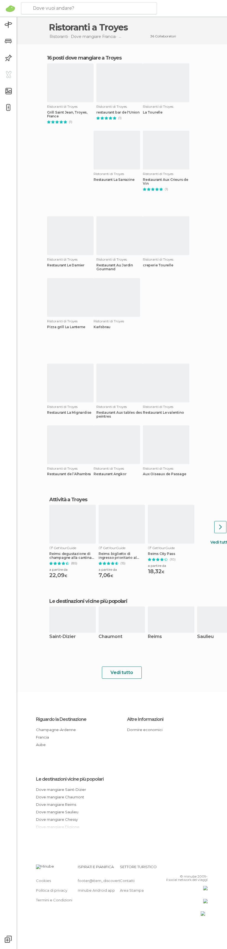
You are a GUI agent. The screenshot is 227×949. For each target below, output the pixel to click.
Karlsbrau (102, 327)
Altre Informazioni (145, 719)
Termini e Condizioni (54, 900)
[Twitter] (189, 868)
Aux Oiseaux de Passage (164, 474)
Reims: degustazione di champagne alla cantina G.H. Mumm (70, 556)
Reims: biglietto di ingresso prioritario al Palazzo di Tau (117, 556)
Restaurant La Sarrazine (114, 180)
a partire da (58, 569)
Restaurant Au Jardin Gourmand (114, 267)
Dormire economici (144, 729)
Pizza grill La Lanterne (66, 327)
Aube (41, 744)
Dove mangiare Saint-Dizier (61, 789)
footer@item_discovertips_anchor (109, 880)
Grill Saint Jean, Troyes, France (67, 114)
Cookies (43, 880)
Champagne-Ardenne (56, 729)
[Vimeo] (197, 868)
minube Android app (96, 890)
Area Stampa (132, 890)
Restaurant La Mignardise (69, 413)
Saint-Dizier (62, 636)
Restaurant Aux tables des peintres (119, 414)
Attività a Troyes (68, 499)
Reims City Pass (161, 554)
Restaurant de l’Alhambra (69, 474)
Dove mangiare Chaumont (60, 797)
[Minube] (10, 8)
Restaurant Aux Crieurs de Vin (165, 182)
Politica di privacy (51, 890)
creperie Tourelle (158, 265)
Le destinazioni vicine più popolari (88, 601)
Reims (155, 636)
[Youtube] (204, 868)
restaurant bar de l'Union (118, 112)
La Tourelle (152, 112)
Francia (42, 737)
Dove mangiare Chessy (57, 819)
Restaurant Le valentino (163, 413)
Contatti (127, 880)
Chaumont (110, 636)
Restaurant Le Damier (65, 265)
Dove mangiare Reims (56, 804)
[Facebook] (182, 868)
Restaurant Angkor (110, 474)
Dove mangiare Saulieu (57, 812)
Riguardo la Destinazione (61, 719)
